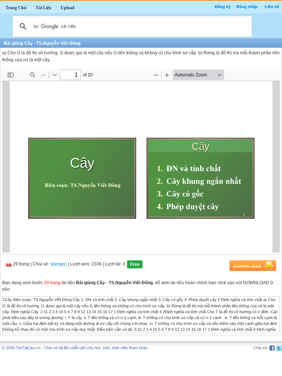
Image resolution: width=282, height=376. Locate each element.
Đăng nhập (247, 6)
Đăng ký (223, 6)
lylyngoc (58, 264)
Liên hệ (272, 6)
